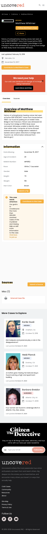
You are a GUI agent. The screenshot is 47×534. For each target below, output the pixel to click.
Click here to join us (13, 236)
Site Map (5, 501)
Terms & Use (6, 507)
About (4, 496)
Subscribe (38, 450)
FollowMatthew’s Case (27, 28)
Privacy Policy (7, 504)
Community (6, 489)
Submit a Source (36, 284)
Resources (6, 493)
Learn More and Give (23, 88)
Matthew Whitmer (27, 14)
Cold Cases (6, 486)
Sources (17, 98)
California (14, 14)
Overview (6, 98)
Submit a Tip (23, 191)
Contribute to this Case (32, 201)
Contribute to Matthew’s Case (16, 67)
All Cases (5, 14)
